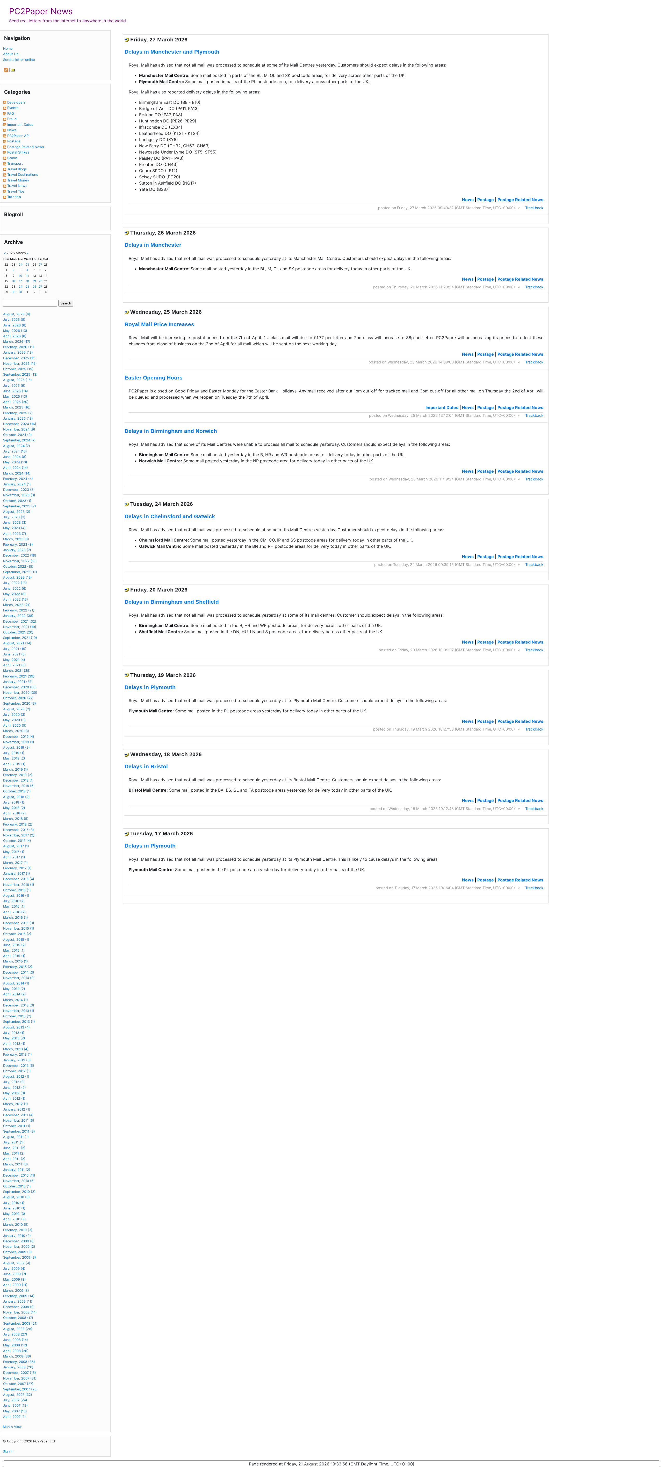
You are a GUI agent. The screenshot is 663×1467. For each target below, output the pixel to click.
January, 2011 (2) (16, 1170)
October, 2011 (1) (16, 1126)
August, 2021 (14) (17, 643)
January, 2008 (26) (18, 1367)
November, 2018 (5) (19, 786)
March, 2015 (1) (15, 961)
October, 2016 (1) (17, 890)
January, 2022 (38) (18, 616)
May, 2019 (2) (14, 758)
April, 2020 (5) (14, 725)
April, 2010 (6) (14, 1219)
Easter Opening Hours (154, 378)
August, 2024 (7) (16, 446)
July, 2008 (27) (15, 1334)
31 (20, 292)
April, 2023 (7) (14, 534)
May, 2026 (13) (15, 331)
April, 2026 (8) (14, 336)
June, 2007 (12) (15, 1405)
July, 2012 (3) (14, 1082)
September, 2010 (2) (19, 1192)
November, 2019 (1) (18, 742)
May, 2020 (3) (14, 720)
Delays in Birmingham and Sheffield (172, 602)
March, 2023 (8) (16, 539)
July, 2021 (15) (14, 649)
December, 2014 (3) (18, 972)
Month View (12, 1427)
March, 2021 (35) (17, 671)
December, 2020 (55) (20, 687)
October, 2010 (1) (17, 1186)
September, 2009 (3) (19, 1257)
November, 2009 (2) (19, 1247)
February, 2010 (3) (17, 1230)
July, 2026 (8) (14, 320)
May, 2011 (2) (14, 1153)
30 (13, 292)
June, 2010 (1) (14, 1208)
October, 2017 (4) (17, 841)
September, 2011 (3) (19, 1131)
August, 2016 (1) (16, 895)
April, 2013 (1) (14, 1044)
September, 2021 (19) (20, 638)
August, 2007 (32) (17, 1395)
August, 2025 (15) (17, 380)
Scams (12, 158)
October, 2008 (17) (18, 1318)
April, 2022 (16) (15, 599)
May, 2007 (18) (15, 1411)
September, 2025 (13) (20, 374)
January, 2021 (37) (18, 682)
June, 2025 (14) (15, 391)
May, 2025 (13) (15, 396)
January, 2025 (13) (18, 418)
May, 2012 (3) (14, 1093)
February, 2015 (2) (17, 967)
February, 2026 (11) (18, 347)
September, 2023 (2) (19, 506)
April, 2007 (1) (14, 1417)
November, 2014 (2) (19, 978)
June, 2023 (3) (14, 522)
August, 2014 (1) (16, 983)
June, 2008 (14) (15, 1340)
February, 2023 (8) (18, 544)
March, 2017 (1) (15, 863)
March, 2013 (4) (15, 1049)
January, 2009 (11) (17, 1301)
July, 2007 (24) (15, 1400)
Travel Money (18, 180)
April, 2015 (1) (14, 956)
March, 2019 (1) (15, 769)
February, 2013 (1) (17, 1054)
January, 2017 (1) (16, 873)
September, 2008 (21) (20, 1323)
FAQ (10, 113)
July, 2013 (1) (13, 1033)
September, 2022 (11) (20, 572)
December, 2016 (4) (18, 879)
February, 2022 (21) (18, 610)
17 (20, 281)
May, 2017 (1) (13, 852)
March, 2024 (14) (17, 473)
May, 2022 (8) (14, 594)
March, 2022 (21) (17, 605)
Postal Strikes (18, 152)
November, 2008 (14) (20, 1312)
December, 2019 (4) (18, 737)
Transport (15, 163)
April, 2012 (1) (14, 1098)
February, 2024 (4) (18, 479)
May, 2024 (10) (15, 462)
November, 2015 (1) (18, 928)
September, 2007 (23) (20, 1389)
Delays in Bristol (146, 766)
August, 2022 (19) (17, 577)
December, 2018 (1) (18, 780)
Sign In (8, 1451)
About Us (10, 54)
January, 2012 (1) (16, 1109)
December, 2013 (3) (18, 1005)
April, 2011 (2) (14, 1159)
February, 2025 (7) (18, 413)
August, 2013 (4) (16, 1027)
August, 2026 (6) (16, 314)
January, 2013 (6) (17, 1060)
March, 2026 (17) (16, 342)
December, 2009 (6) (19, 1241)
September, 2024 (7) (19, 440)
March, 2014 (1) (15, 1000)
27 (40, 264)
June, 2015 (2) (14, 945)
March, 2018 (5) (15, 819)
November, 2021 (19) (19, 627)
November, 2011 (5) (18, 1120)
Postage (13, 141)
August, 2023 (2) (16, 512)
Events (12, 108)
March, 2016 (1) (15, 917)
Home (8, 48)
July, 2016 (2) (14, 901)
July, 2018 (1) (13, 802)
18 (27, 281)
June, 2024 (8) (14, 457)
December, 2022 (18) (19, 555)
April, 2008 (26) (15, 1351)
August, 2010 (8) (16, 1197)
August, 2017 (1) (16, 846)
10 (20, 276)
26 (34, 286)
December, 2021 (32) (19, 621)
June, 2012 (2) (14, 1088)
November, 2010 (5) (19, 1181)
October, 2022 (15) (18, 566)
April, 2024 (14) (15, 468)
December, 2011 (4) (18, 1115)
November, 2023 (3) (19, 495)
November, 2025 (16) (20, 364)
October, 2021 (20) (18, 632)
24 (20, 264)
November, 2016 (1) (18, 885)
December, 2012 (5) (18, 1066)
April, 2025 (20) (15, 402)
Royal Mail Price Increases (159, 324)
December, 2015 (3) (18, 923)
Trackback (534, 208)
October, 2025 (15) (18, 369)
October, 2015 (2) (17, 934)
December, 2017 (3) (18, 830)
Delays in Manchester (153, 245)
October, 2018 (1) (17, 791)
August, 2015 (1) (16, 939)
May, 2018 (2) (14, 808)
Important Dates (20, 124)
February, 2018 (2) (17, 824)
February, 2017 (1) (17, 868)
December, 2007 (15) (19, 1373)
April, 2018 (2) (14, 813)
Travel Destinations (22, 174)
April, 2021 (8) (14, 665)
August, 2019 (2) (16, 747)
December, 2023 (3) (19, 490)
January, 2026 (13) (18, 352)
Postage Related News (25, 147)
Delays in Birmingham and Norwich (171, 431)
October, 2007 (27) (18, 1384)
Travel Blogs (17, 169)
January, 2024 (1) (17, 484)
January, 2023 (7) (17, 550)
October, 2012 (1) (17, 1071)
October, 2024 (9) (17, 435)
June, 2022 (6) (14, 588)
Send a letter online (19, 59)
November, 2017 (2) (18, 835)
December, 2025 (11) (19, 358)
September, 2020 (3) (19, 703)
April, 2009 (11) (15, 1285)
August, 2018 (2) (16, 797)
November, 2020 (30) (20, 693)
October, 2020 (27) (18, 698)
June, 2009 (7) (14, 1274)
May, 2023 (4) (14, 528)
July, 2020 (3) (14, 715)
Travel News (17, 186)
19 (34, 281)
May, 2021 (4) (14, 660)
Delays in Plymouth (150, 687)
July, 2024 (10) (15, 451)
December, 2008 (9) (19, 1307)
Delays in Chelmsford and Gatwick (170, 516)
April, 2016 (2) (14, 912)
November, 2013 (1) (18, 1011)
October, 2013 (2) (17, 1016)
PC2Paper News (41, 11)
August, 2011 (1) (16, 1137)
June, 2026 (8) (14, 325)
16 (13, 281)
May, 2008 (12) (15, 1345)
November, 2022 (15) (20, 561)
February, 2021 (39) (18, 676)
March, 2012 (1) (15, 1104)
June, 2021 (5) (14, 654)
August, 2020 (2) (16, 709)
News (12, 130)
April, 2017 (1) (14, 857)
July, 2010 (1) (13, 1203)
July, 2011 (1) (13, 1142)
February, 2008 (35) (19, 1362)
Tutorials (14, 197)
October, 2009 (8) (17, 1252)
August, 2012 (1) (16, 1076)
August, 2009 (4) (16, 1263)
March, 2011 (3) (15, 1164)
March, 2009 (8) (16, 1291)
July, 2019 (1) (13, 753)
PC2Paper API (18, 136)
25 (27, 264)
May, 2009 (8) (14, 1279)
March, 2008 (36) (17, 1356)
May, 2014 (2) (14, 989)
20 (40, 281)
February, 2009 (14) (18, 1296)
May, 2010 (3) (14, 1214)
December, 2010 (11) (19, 1175)
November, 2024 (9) (19, 429)
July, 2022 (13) (15, 583)
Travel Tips (16, 191)
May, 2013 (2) (14, 1038)
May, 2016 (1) (14, 906)
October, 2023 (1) (17, 501)
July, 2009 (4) (14, 1269)
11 (27, 276)
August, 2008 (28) (17, 1329)
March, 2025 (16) (17, 407)
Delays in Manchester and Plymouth (172, 52)
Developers (16, 102)
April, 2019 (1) (14, 764)
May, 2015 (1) (14, 950)
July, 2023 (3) (14, 517)
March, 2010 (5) (15, 1225)
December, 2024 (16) (19, 424)
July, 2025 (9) (14, 386)
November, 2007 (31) (20, 1378)
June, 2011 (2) (14, 1148)
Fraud (12, 119)
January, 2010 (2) (17, 1236)
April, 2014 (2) (14, 994)
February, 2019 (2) (17, 775)
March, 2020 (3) (16, 731)
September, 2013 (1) (19, 1022)
